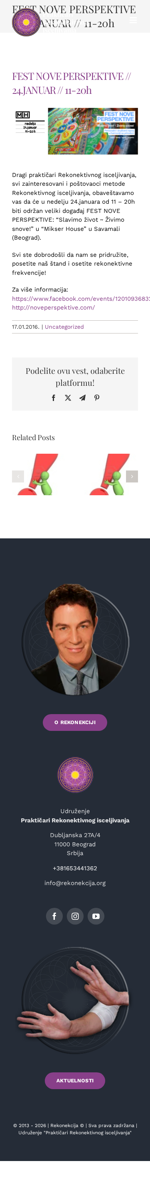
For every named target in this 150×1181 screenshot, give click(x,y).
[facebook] (54, 916)
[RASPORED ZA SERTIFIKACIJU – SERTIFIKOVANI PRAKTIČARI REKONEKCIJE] (39, 476)
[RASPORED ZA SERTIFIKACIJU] (111, 476)
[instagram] (75, 916)
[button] (18, 476)
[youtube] (96, 916)
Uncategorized (64, 327)
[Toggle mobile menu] (134, 20)
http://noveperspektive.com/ (53, 307)
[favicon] (75, 757)
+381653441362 (75, 868)
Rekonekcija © (67, 1125)
